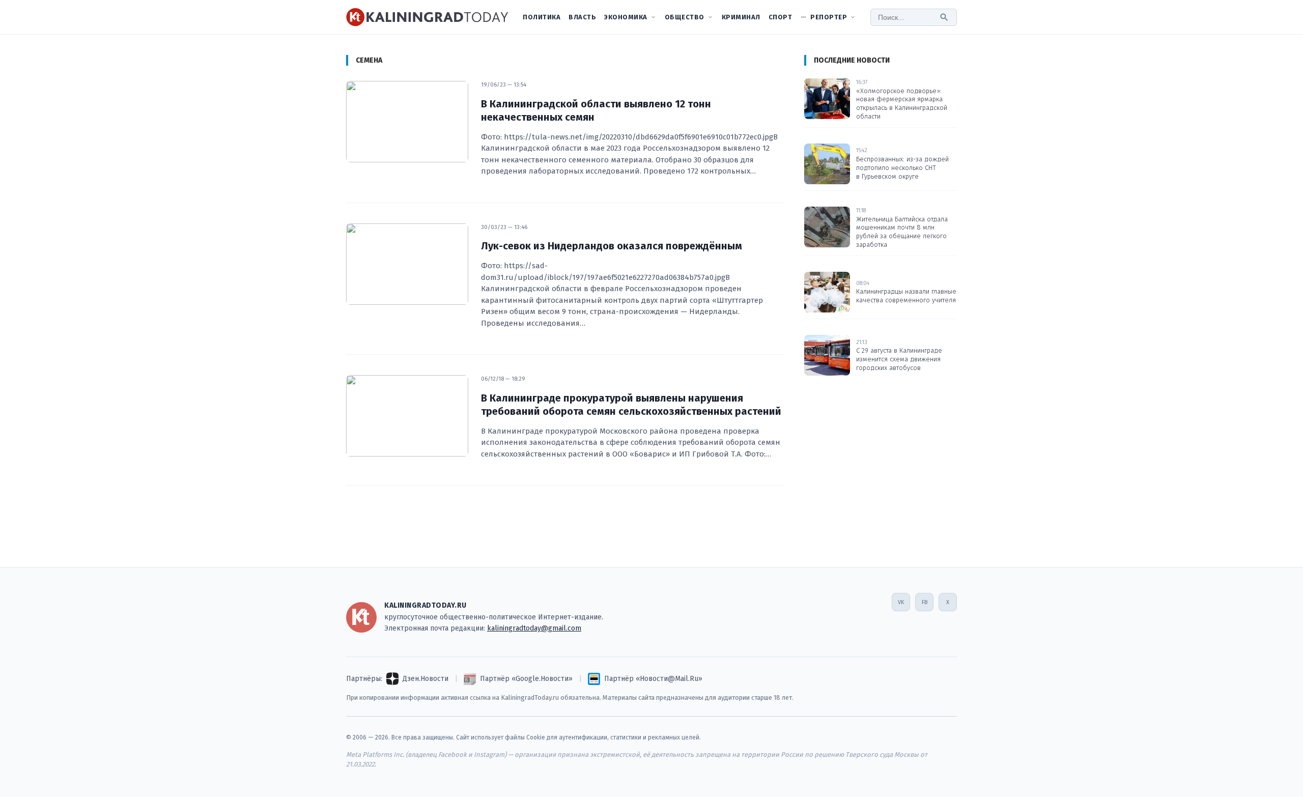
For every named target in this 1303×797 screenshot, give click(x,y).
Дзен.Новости (425, 678)
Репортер (828, 17)
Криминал (741, 17)
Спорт (780, 17)
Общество (684, 17)
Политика (541, 17)
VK (901, 602)
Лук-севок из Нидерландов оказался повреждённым (611, 246)
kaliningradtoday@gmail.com (534, 628)
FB (924, 602)
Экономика (625, 17)
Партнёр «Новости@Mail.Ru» (653, 678)
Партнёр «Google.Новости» (526, 678)
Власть (582, 17)
